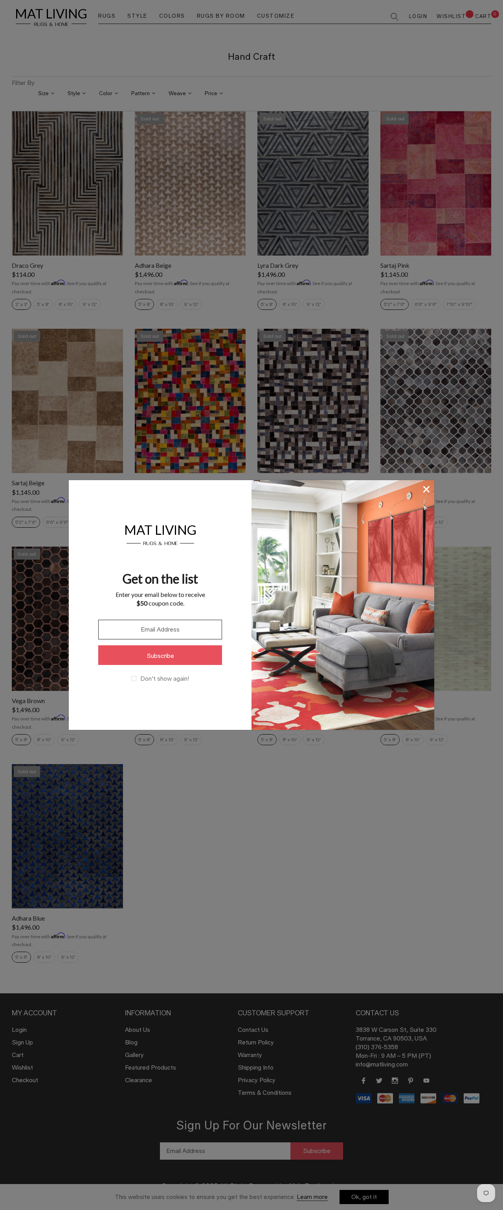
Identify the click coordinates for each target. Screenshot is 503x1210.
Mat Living (160, 534)
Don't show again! (164, 678)
